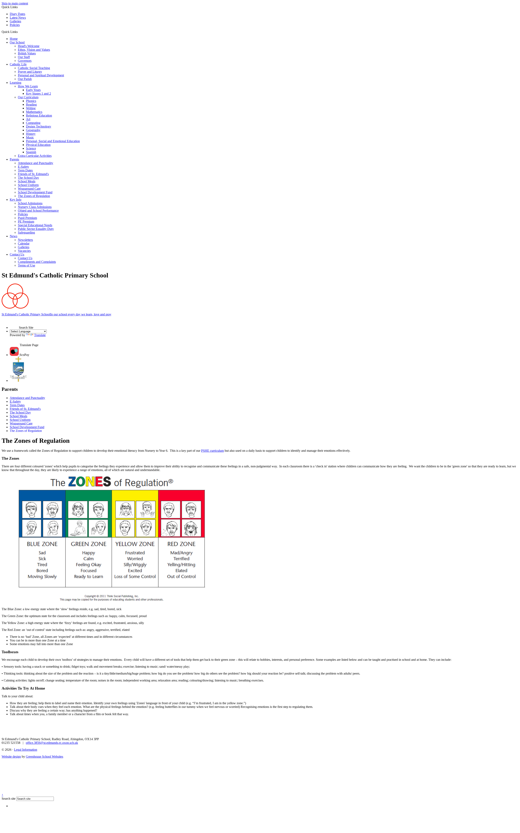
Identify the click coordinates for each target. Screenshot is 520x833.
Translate (40, 335)
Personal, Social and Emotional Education (53, 141)
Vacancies (24, 250)
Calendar (23, 243)
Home (14, 38)
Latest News (18, 17)
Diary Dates (17, 14)
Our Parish (25, 79)
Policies (15, 25)
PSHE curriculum (212, 450)
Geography (33, 130)
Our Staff (24, 57)
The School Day (28, 177)
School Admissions (30, 203)
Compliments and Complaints (37, 261)
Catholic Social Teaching (34, 68)
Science (31, 148)
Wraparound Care (29, 188)
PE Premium (26, 221)
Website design (11, 756)
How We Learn (28, 86)
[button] (19, 31)
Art (28, 119)
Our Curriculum (28, 97)
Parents (14, 159)
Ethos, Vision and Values (34, 49)
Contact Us (17, 254)
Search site (8, 798)
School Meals (26, 181)
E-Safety (23, 166)
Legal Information (25, 749)
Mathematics (34, 112)
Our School (17, 42)
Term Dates (25, 170)
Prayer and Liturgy (30, 71)
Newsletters (25, 240)
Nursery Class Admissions (35, 207)
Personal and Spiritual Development (41, 75)
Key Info (15, 199)
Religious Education (39, 115)
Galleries (15, 21)
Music (30, 137)
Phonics (31, 101)
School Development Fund (35, 192)
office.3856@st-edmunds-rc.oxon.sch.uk (52, 742)
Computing (33, 123)
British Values (27, 53)
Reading (31, 104)
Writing (31, 108)
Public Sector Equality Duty (36, 229)
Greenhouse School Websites (44, 756)
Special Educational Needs (35, 225)
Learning (15, 82)
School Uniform (28, 185)
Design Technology (38, 126)
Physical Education (38, 144)
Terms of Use (26, 265)
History (31, 133)
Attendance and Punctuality (35, 163)
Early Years (33, 90)
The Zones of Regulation (34, 196)
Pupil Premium (27, 218)
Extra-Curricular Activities (35, 155)
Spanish (31, 152)
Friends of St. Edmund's (33, 174)
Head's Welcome (28, 46)
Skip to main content (15, 3)
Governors (24, 60)
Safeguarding (26, 232)
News (13, 236)
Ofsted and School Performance (38, 210)
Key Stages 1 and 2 (38, 93)
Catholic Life (18, 64)
